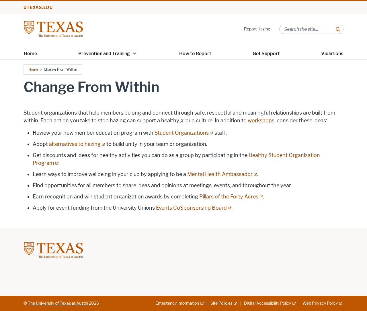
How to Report (195, 53)
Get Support (266, 53)
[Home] (53, 29)
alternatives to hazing (75, 144)
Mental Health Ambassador (220, 174)
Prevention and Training (104, 53)
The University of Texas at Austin (58, 303)
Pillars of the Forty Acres (228, 197)
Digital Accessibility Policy (267, 303)
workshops (261, 120)
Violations (332, 53)
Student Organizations (182, 133)
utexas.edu (38, 7)
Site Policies (221, 303)
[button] (134, 53)
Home (30, 53)
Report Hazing (257, 29)
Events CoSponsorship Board (191, 208)
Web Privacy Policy (320, 303)
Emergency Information (177, 303)
